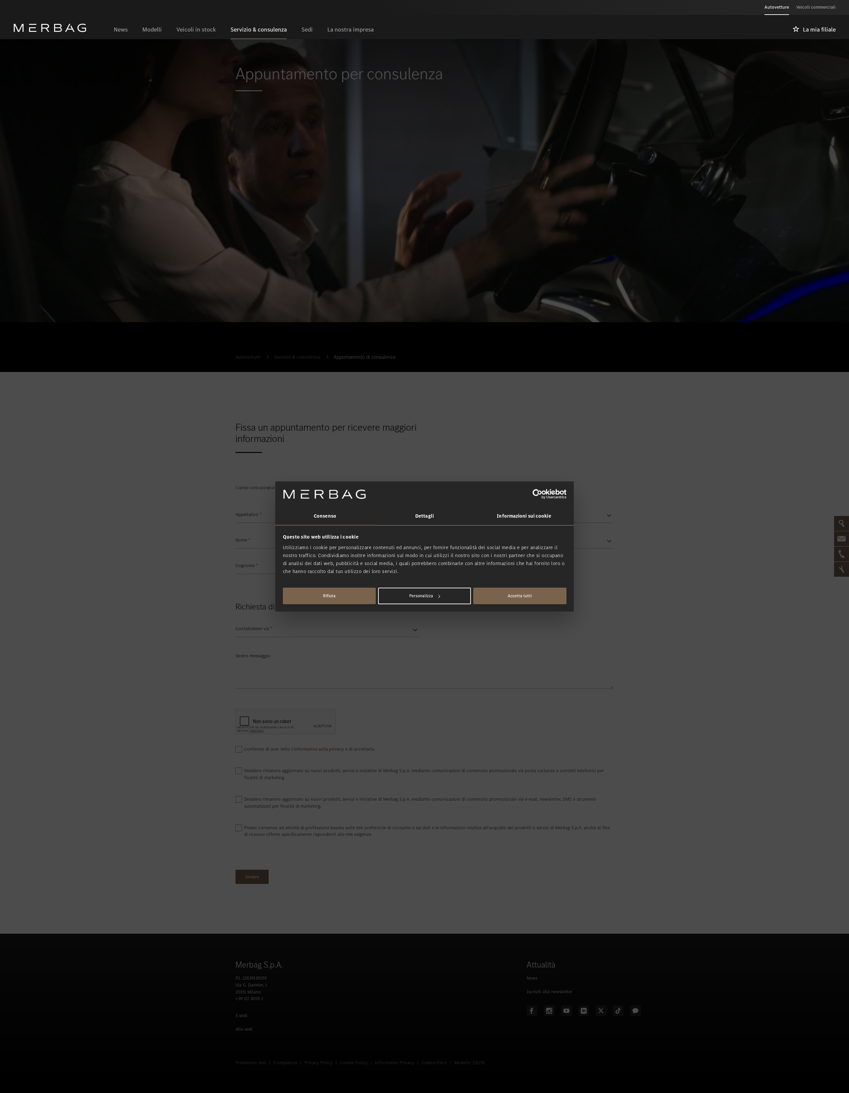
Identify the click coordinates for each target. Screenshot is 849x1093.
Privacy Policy (318, 1062)
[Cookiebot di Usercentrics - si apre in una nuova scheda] (537, 494)
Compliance (285, 1062)
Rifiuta (329, 596)
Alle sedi (243, 1029)
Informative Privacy (394, 1062)
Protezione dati (250, 1062)
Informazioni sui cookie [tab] (524, 516)
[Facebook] (532, 1010)
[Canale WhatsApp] (635, 1010)
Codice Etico (434, 1062)
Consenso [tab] (325, 516)
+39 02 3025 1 (249, 998)
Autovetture (248, 357)
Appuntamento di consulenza (364, 357)
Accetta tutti (520, 596)
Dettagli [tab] (424, 516)
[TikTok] (618, 1010)
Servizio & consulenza (297, 357)
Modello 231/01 (469, 1062)
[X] (601, 1010)
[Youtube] (566, 1010)
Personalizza (421, 596)
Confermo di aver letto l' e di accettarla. (309, 749)
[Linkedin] (583, 1010)
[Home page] (59, 28)
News (532, 978)
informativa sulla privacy (319, 749)
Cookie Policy (353, 1062)
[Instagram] (549, 1010)
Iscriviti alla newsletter (549, 991)
